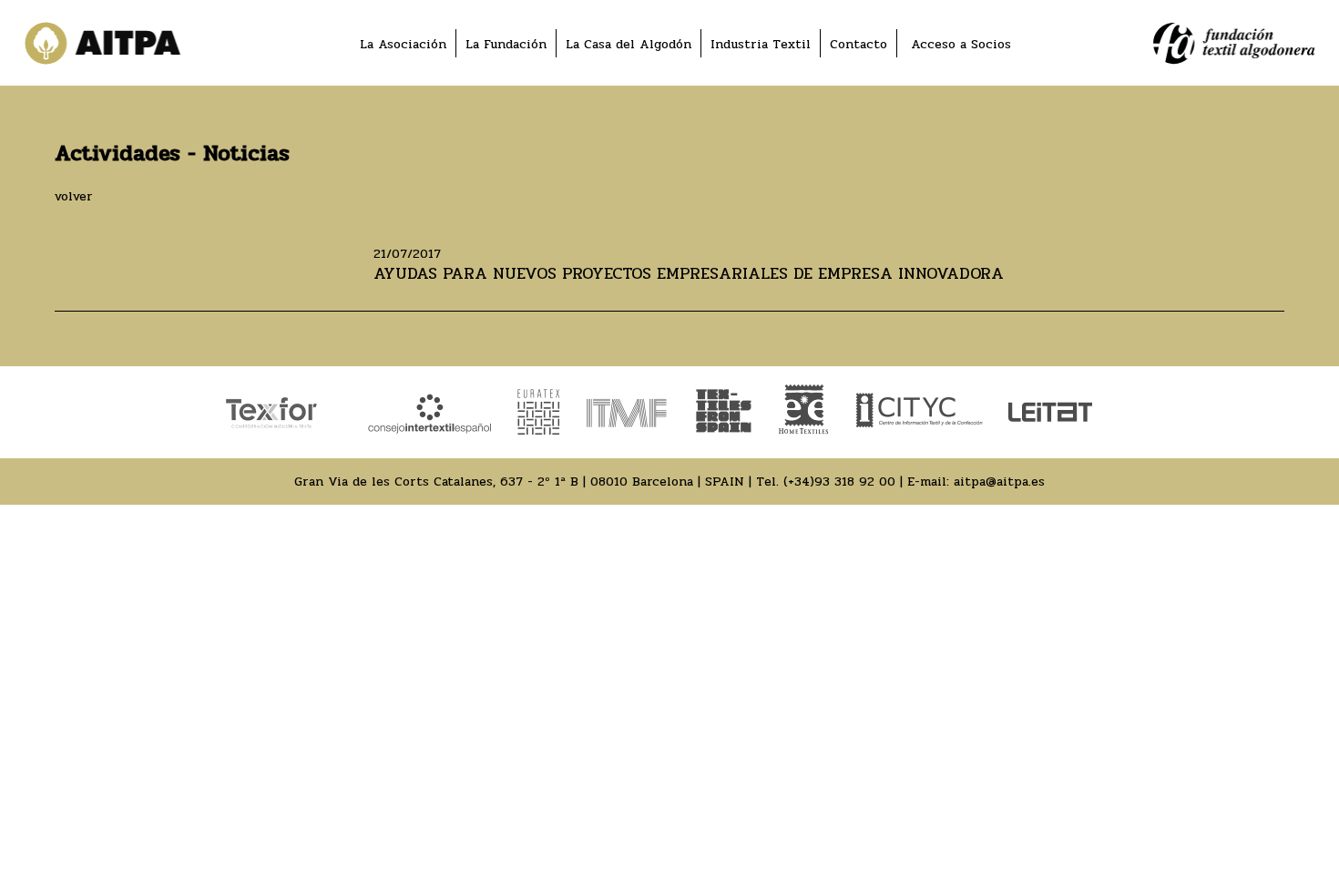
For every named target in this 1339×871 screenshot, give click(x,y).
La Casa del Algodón (628, 44)
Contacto (858, 44)
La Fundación (506, 44)
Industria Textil (760, 44)
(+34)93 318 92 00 (839, 481)
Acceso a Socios (961, 44)
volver (74, 196)
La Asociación (403, 44)
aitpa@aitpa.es (999, 481)
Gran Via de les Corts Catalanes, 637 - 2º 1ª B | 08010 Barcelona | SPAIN (519, 481)
